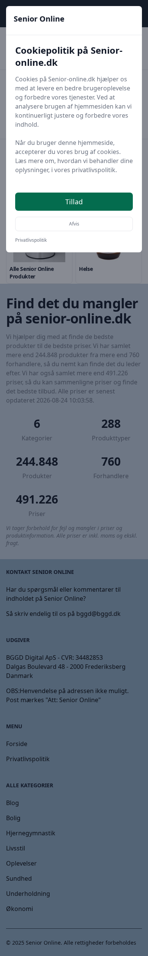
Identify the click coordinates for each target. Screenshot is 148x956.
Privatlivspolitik (31, 240)
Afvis (74, 224)
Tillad (74, 201)
